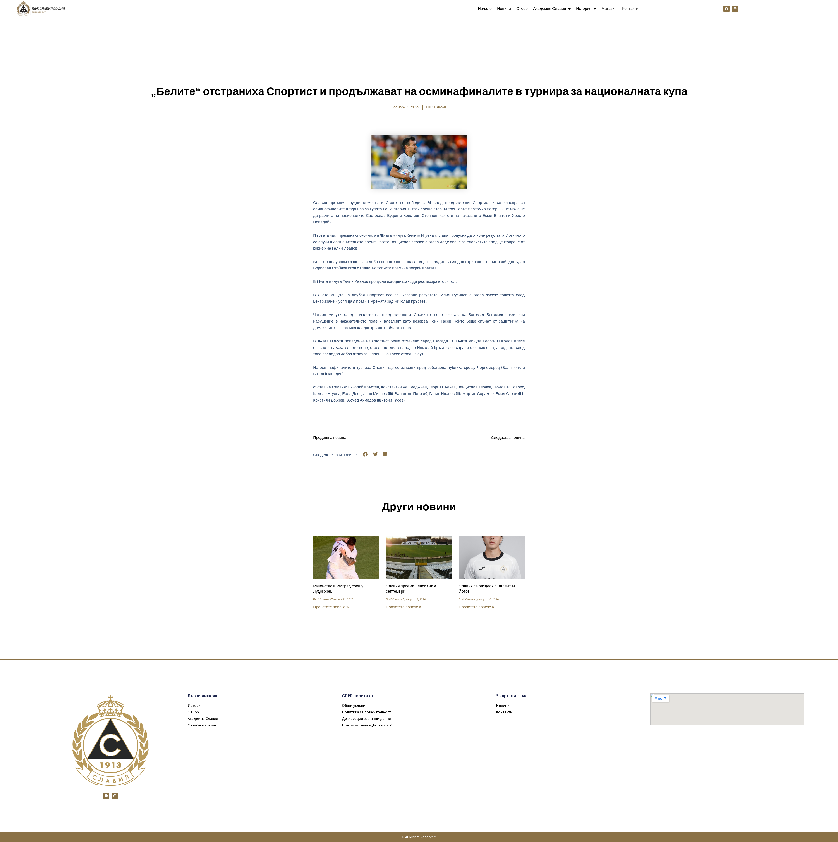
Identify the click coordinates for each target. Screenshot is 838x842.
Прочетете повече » (331, 607)
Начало (485, 9)
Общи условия (354, 705)
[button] (365, 454)
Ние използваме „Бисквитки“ (367, 725)
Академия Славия (549, 9)
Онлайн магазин (202, 725)
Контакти (630, 9)
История (583, 9)
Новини (504, 9)
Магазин (609, 9)
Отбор (522, 9)
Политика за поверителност (366, 712)
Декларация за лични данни (366, 718)
